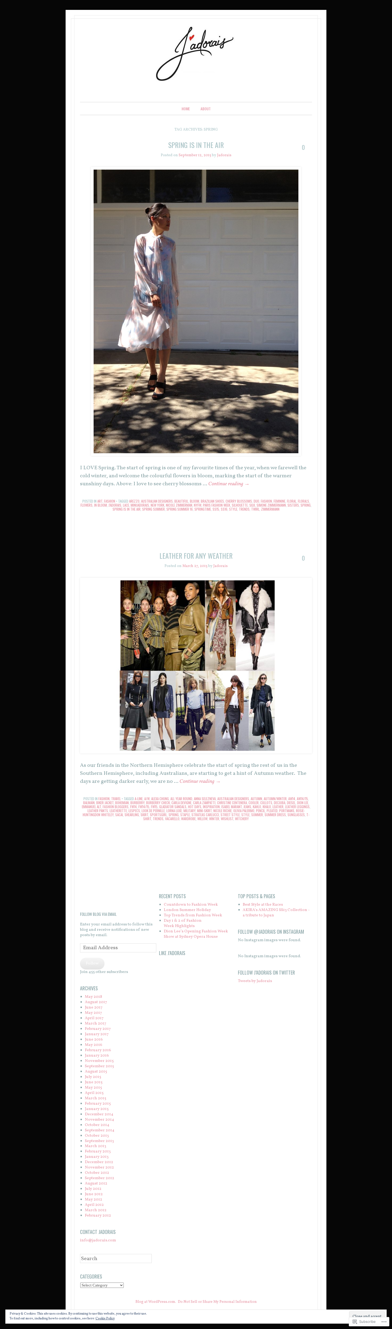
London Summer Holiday (187, 910)
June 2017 (93, 1007)
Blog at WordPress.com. (155, 1301)
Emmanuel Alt (91, 806)
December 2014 (99, 1114)
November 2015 (99, 1061)
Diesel (291, 802)
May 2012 (93, 1199)
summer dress (275, 814)
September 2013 (99, 1141)
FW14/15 (143, 806)
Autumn (256, 798)
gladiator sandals (172, 806)
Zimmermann (270, 509)
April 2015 (94, 1093)
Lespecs (134, 810)
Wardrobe (188, 818)
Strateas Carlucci (205, 814)
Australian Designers (157, 501)
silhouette (240, 505)
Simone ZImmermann (271, 505)
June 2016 (94, 1039)
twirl (255, 509)
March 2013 (95, 1146)
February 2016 (98, 1050)
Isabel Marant (231, 806)
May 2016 (93, 1045)
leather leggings (297, 806)
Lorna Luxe (174, 810)
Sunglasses (296, 814)
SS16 (224, 509)
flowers (87, 505)
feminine (279, 501)
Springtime (202, 509)
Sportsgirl (158, 814)
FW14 (133, 806)
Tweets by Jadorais (255, 981)
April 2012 (94, 1205)
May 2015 (93, 1087)
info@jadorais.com (98, 1240)
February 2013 (98, 1151)
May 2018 (93, 997)
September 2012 (99, 1178)
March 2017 (95, 1023)
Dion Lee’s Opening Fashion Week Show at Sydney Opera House (196, 934)
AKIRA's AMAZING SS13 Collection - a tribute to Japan (276, 912)
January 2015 (97, 1109)
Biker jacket (105, 802)
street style (230, 814)
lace (126, 505)
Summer (257, 814)
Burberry (137, 802)
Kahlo (257, 806)
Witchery (242, 818)
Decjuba (279, 802)
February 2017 (98, 1029)
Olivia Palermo (243, 810)
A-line (139, 798)
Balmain (89, 802)
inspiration (211, 806)
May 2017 (93, 1013)
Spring (306, 505)
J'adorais (115, 505)
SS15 (216, 509)
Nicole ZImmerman (179, 505)
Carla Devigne (181, 802)
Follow (92, 963)
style (233, 509)
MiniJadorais (140, 505)
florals (303, 501)
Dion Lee (302, 802)
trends (244, 509)
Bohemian (122, 802)
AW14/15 (302, 798)
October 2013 (97, 1136)
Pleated (272, 810)
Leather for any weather (196, 555)
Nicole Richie (222, 810)
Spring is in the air (196, 145)
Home (186, 108)
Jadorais (224, 155)
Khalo (267, 806)
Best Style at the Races (263, 905)
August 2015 (96, 1071)
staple (185, 814)
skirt (144, 814)
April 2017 (94, 1018)
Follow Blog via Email (98, 914)
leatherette (118, 810)
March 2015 (95, 1098)
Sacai (119, 814)
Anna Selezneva (205, 798)
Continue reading (229, 484)
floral (291, 501)
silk (252, 505)
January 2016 (97, 1055)
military (189, 810)
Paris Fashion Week (216, 505)
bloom (194, 501)
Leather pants (97, 810)
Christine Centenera (232, 802)
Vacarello (172, 818)
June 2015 (93, 1082)
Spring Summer (153, 509)
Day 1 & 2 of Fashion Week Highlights (183, 923)
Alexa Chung (160, 798)
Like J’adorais (172, 952)
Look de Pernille (153, 810)
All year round (181, 798)
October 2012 (97, 1173)
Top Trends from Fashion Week (193, 915)
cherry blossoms (239, 501)
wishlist (227, 818)
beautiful (181, 501)
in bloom (100, 505)
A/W (147, 798)
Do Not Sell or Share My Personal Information (217, 1301)
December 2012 (99, 1162)
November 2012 (99, 1167)
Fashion (109, 501)
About (206, 108)
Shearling (132, 814)
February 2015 (98, 1104)
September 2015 (99, 1066)
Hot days (194, 806)
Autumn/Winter (275, 798)
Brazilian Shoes (212, 501)
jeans (247, 806)
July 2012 (93, 1189)
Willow (202, 818)
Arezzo (134, 501)
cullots (266, 802)
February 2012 (98, 1215)
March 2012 (95, 1210)
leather (278, 806)
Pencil (260, 810)
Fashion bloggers (116, 806)
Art (99, 501)
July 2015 (93, 1077)
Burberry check (158, 802)
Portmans (286, 810)
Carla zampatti (204, 802)
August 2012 (96, 1183)
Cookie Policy (105, 1318)
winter (214, 818)
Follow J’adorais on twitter (266, 972)
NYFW (197, 505)
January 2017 (97, 1034)
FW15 (154, 806)
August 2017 (96, 1002)
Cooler (254, 802)
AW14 (291, 798)
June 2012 (94, 1194)
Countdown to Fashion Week (191, 905)
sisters (293, 505)
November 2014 (99, 1120)
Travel (116, 798)
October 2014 (97, 1125)
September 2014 (99, 1130)
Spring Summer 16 (179, 509)
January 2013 (97, 1157)
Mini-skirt (204, 810)
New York (157, 505)
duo (256, 501)
